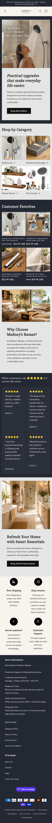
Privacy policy (43, 810)
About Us (9, 762)
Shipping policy (27, 817)
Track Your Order (12, 779)
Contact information (40, 814)
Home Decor (8, 193)
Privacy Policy (11, 740)
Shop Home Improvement (23, 563)
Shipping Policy (11, 729)
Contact (8, 767)
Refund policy (12, 814)
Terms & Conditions (13, 746)
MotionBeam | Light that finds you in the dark (11, 275)
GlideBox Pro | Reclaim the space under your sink (37, 240)
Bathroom (7, 162)
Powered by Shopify (29, 810)
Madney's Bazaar (16, 810)
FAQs (7, 773)
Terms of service (25, 814)
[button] (5, 11)
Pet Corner (32, 193)
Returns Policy (11, 734)
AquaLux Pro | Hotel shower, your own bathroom (13, 240)
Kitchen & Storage (35, 162)
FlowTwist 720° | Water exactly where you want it (36, 275)
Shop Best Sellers (19, 111)
